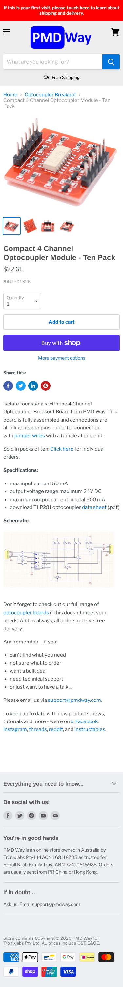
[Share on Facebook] (8, 386)
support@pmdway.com (74, 700)
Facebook (86, 721)
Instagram (15, 729)
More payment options (61, 358)
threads (38, 729)
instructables (89, 729)
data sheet (94, 507)
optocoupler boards (26, 613)
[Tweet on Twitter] (21, 386)
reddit (56, 729)
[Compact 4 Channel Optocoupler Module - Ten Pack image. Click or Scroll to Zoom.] (61, 164)
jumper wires (29, 436)
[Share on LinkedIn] (33, 386)
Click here (61, 449)
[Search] (111, 61)
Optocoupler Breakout (50, 95)
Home (10, 95)
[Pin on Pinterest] (46, 386)
